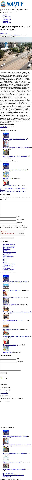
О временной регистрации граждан (13, 320)
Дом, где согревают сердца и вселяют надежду (16, 336)
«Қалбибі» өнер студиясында (11, 297)
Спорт (5, 260)
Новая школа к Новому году (11, 329)
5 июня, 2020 (3, 33)
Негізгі (5, 15)
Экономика (6, 268)
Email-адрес (20, 219)
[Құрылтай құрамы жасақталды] (6, 460)
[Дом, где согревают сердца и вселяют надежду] (6, 335)
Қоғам (5, 250)
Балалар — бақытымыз (9, 252)
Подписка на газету (8, 473)
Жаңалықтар (6, 16)
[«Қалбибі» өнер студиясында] (6, 296)
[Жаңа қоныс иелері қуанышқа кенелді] (6, 467)
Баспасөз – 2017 (7, 178)
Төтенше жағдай (8, 265)
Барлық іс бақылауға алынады (11, 290)
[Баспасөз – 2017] (6, 177)
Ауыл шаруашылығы (9, 263)
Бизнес (5, 262)
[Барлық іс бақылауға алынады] (6, 289)
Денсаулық (6, 258)
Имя (18, 216)
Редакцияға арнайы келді (10, 185)
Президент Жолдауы (9, 244)
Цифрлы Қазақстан (8, 247)
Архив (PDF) (7, 19)
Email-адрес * (20, 361)
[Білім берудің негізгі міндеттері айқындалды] (6, 154)
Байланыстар (7, 22)
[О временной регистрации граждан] (6, 319)
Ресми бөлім (6, 249)
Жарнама (5, 21)
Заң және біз (6, 253)
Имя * (18, 358)
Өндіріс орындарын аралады (11, 304)
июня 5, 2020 (3, 127)
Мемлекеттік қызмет (9, 246)
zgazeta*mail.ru (4, 393)
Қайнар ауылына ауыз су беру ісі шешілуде (13, 191)
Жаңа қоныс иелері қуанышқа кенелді (14, 469)
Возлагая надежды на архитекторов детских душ (17, 147)
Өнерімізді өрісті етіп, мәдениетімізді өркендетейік (17, 312)
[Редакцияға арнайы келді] (6, 184)
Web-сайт (19, 222)
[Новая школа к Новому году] (6, 327)
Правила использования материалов (13, 475)
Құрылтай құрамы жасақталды (12, 462)
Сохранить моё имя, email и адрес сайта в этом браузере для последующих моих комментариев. (14, 226)
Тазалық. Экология (8, 269)
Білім (4, 259)
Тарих (5, 18)
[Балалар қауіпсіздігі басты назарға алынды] (6, 137)
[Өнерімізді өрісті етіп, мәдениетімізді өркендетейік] (6, 310)
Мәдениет (6, 255)
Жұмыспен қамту (8, 266)
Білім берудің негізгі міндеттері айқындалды (15, 156)
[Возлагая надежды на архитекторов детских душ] (6, 146)
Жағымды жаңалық (8, 256)
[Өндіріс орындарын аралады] (6, 303)
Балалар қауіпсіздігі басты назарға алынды (15, 139)
